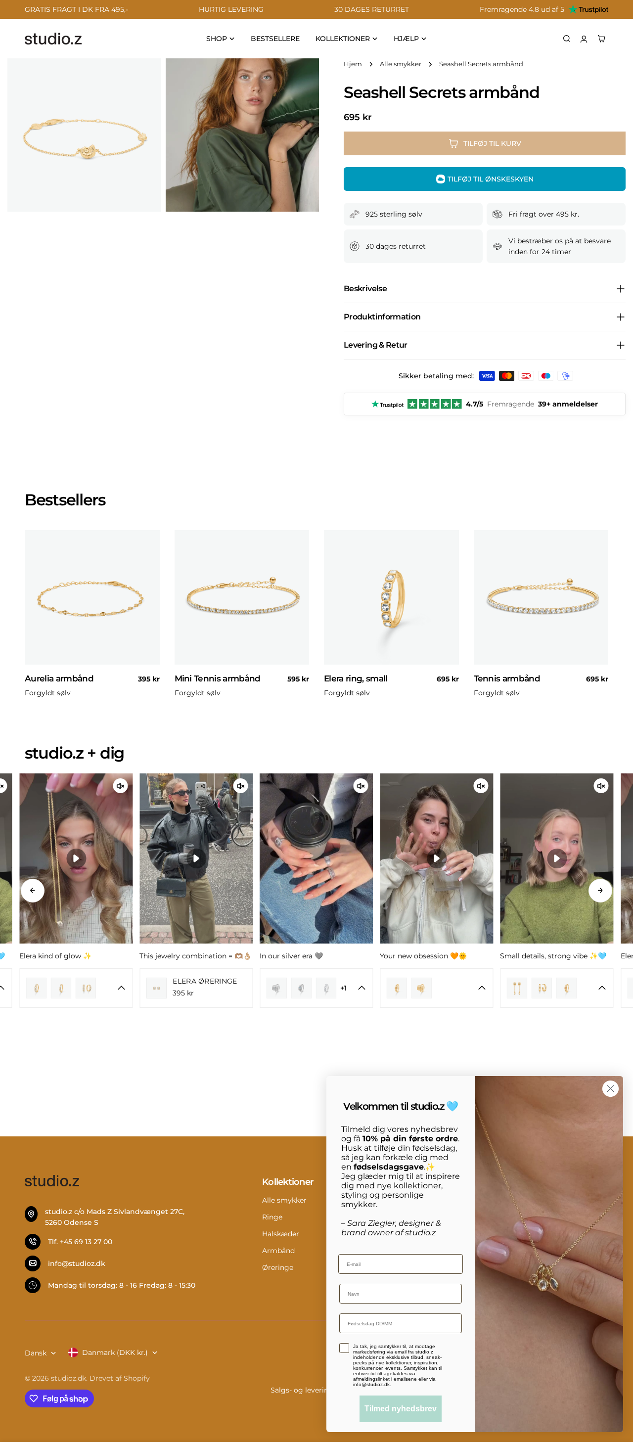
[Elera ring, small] (391, 597)
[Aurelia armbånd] (92, 597)
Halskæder (280, 1233)
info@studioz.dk (76, 1263)
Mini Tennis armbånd (218, 678)
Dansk (35, 1353)
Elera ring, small (356, 678)
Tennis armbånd (507, 678)
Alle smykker (400, 64)
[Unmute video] (120, 785)
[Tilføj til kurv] (148, 660)
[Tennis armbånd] (541, 597)
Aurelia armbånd (59, 678)
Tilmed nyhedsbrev (400, 1408)
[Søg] (567, 38)
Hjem (353, 64)
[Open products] (62, 988)
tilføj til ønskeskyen (491, 179)
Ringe (272, 1217)
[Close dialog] (610, 1088)
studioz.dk (68, 1378)
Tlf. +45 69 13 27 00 (80, 1241)
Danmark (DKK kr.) (115, 1352)
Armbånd (278, 1250)
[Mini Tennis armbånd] (242, 597)
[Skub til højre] (600, 890)
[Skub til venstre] (33, 890)
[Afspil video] (76, 858)
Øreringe (277, 1267)
